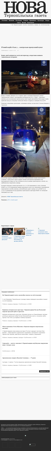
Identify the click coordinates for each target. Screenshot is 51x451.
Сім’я (19, 22)
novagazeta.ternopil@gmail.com (15, 439)
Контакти (30, 22)
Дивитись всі (44, 371)
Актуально (10, 304)
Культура (41, 20)
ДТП (8, 200)
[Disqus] (25, 399)
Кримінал (32, 20)
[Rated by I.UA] (32, 444)
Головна (4, 20)
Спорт (47, 20)
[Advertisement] (25, 35)
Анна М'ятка (12, 438)
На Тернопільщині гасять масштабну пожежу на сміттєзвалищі (21, 295)
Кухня (24, 22)
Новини (11, 20)
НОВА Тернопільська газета (15, 196)
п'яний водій (14, 200)
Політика (19, 20)
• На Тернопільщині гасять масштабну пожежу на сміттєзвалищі (25, 24)
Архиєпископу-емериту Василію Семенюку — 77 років (19, 358)
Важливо (15, 304)
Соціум (25, 20)
